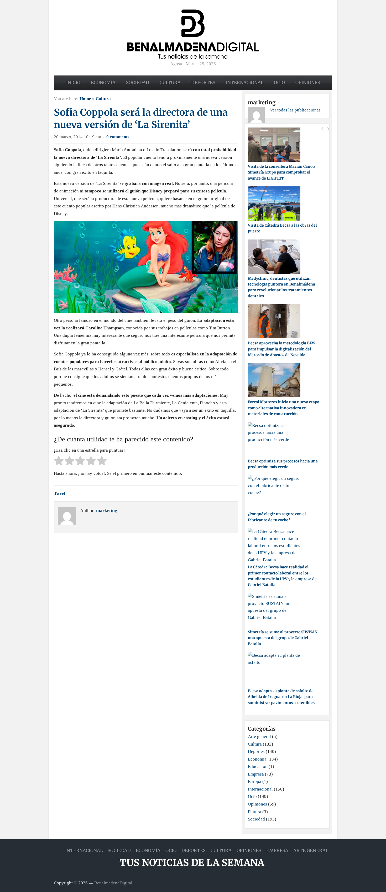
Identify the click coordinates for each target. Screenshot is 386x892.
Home (85, 98)
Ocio (279, 82)
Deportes (203, 82)
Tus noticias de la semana (191, 863)
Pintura (254, 811)
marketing (106, 510)
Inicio (73, 82)
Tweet (59, 493)
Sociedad (137, 82)
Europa (254, 781)
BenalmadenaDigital (113, 882)
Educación (258, 766)
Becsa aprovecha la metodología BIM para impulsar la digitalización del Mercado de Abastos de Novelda (281, 349)
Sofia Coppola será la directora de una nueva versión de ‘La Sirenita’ (141, 118)
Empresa (256, 774)
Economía (103, 82)
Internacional (244, 82)
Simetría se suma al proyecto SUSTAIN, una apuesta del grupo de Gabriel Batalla (283, 638)
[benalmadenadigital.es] (193, 33)
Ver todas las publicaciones (295, 110)
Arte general (259, 736)
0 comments (117, 136)
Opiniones (307, 82)
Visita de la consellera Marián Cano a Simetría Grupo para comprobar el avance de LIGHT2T (281, 172)
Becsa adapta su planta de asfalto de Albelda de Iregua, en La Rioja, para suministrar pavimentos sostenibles (281, 697)
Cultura (170, 82)
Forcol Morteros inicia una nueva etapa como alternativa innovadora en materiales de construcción (283, 408)
